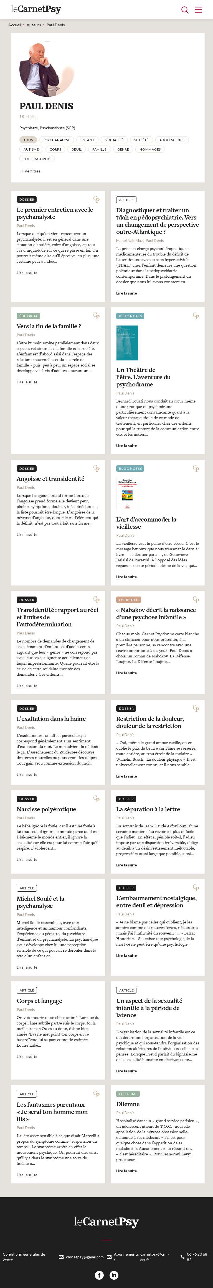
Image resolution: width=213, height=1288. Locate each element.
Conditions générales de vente (24, 1257)
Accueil (14, 24)
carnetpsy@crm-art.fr (154, 1257)
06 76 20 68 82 (197, 1257)
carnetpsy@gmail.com (85, 1257)
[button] (28, 139)
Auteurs (34, 24)
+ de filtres (31, 171)
